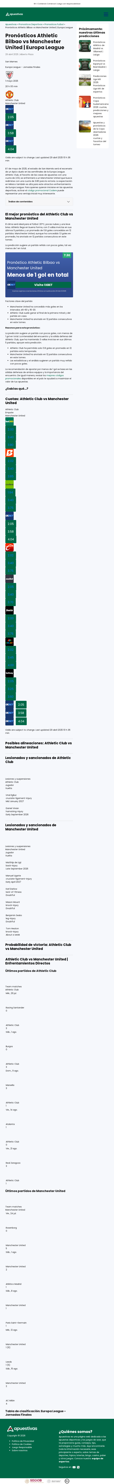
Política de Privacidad (23, 1441)
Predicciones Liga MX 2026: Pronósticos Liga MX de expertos (99, 84)
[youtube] (74, 1467)
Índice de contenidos (20, 201)
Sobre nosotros (19, 1450)
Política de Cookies (21, 1444)
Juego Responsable (22, 1447)
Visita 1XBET (43, 285)
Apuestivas (11, 24)
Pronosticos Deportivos (30, 24)
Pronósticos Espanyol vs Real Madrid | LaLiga (99, 65)
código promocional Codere (42, 190)
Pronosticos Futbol (54, 24)
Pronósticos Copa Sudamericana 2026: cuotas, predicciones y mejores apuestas (101, 107)
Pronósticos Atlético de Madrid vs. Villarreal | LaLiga (99, 48)
